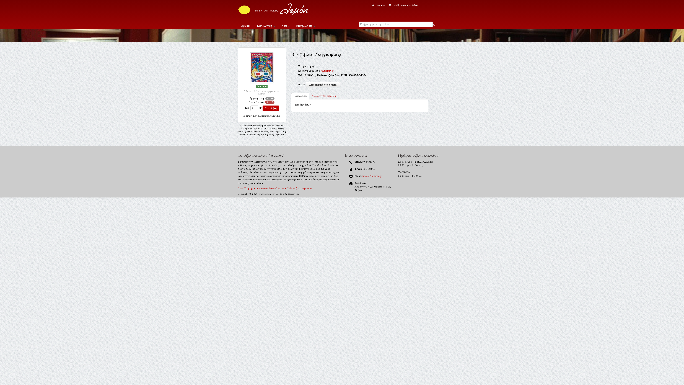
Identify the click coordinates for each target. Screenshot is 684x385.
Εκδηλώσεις (304, 25)
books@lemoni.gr (372, 176)
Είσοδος (380, 5)
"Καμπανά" (327, 70)
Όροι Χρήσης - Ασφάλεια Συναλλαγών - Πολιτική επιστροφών (275, 188)
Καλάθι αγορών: (405, 5)
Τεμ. (247, 107)
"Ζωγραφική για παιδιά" (323, 84)
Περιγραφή (300, 95)
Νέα (284, 25)
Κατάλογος (265, 25)
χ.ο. (324, 95)
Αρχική (245, 25)
